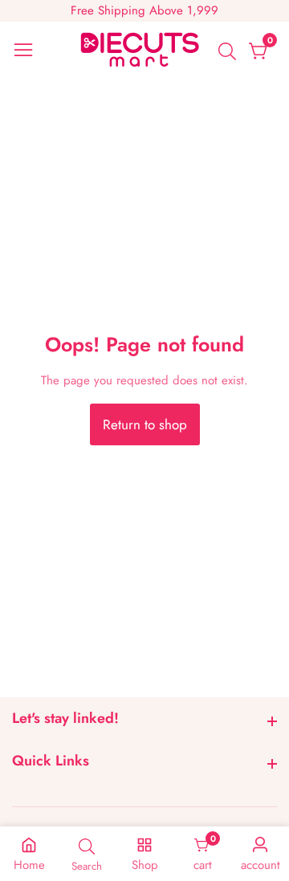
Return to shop (145, 424)
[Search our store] (230, 51)
